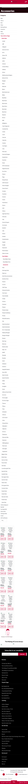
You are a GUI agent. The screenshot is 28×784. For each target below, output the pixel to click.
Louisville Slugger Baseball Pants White (10, 622)
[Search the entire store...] (25, 6)
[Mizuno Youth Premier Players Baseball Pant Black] (3, 546)
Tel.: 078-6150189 (9, 774)
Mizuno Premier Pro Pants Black (10, 534)
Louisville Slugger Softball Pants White (10, 604)
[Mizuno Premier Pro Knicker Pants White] (10, 581)
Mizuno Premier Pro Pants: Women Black (3, 585)
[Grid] (1, 523)
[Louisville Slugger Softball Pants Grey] (3, 615)
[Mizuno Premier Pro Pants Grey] (3, 530)
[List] (5, 523)
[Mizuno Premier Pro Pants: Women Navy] (3, 563)
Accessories (24, 8)
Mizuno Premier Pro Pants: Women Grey (10, 569)
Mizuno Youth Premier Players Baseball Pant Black (3, 552)
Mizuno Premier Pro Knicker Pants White (10, 587)
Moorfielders (18, 8)
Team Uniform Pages (5, 8)
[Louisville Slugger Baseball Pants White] (10, 616)
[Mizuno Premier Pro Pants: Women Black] (3, 580)
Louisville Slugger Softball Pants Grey (3, 621)
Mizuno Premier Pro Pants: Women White (10, 551)
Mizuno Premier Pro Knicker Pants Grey (3, 603)
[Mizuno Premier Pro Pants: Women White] (10, 545)
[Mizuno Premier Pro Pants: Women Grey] (10, 563)
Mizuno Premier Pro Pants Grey (3, 534)
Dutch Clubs (12, 8)
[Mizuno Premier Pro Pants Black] (10, 530)
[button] (3, 539)
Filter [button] (14, 782)
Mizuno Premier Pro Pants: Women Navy (3, 569)
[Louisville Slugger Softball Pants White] (10, 599)
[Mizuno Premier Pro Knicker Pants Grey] (3, 598)
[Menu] (2, 2)
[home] (0, 8)
